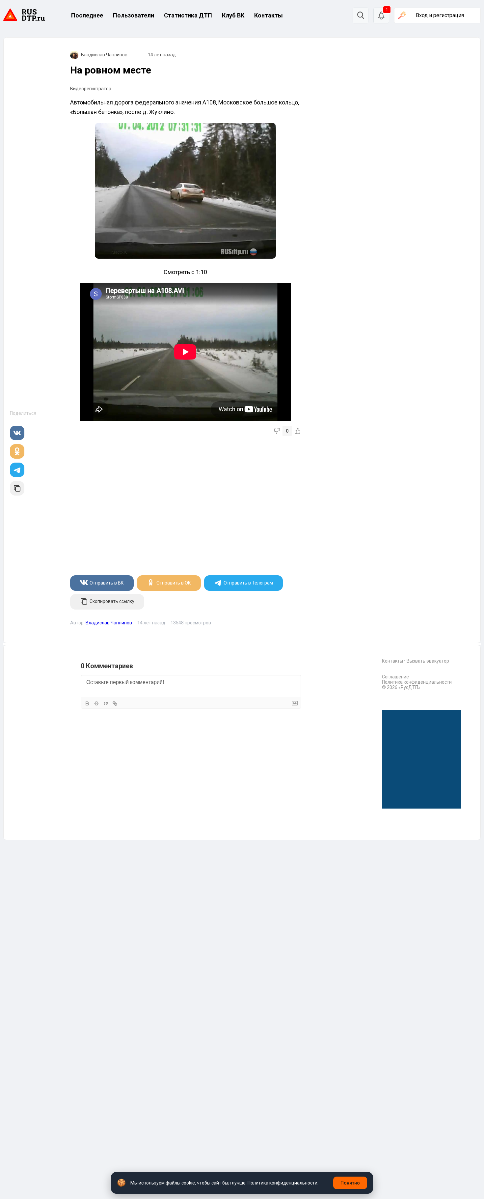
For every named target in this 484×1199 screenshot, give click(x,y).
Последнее (87, 15)
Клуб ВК (233, 15)
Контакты (268, 15)
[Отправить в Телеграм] (17, 470)
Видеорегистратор (90, 88)
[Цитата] (105, 703)
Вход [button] (440, 15)
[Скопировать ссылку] (17, 488)
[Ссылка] (115, 703)
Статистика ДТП (188, 15)
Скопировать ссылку (112, 601)
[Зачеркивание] (96, 703)
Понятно (350, 1182)
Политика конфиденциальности (417, 682)
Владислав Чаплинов (104, 54)
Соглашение (395, 676)
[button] (381, 15)
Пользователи (133, 15)
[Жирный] (87, 703)
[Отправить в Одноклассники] (17, 451)
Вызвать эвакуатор (428, 661)
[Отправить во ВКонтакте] (17, 433)
